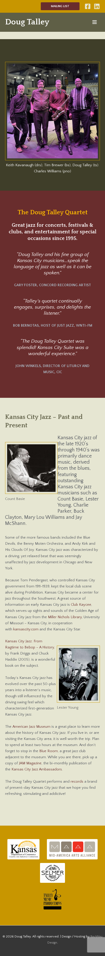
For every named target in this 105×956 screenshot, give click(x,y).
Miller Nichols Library (65, 617)
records (77, 782)
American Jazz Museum (31, 727)
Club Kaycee (81, 605)
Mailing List (60, 6)
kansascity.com (25, 629)
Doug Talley (27, 22)
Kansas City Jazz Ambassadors (36, 769)
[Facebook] (88, 6)
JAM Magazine (30, 763)
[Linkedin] (97, 6)
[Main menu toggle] (94, 22)
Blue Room (48, 751)
